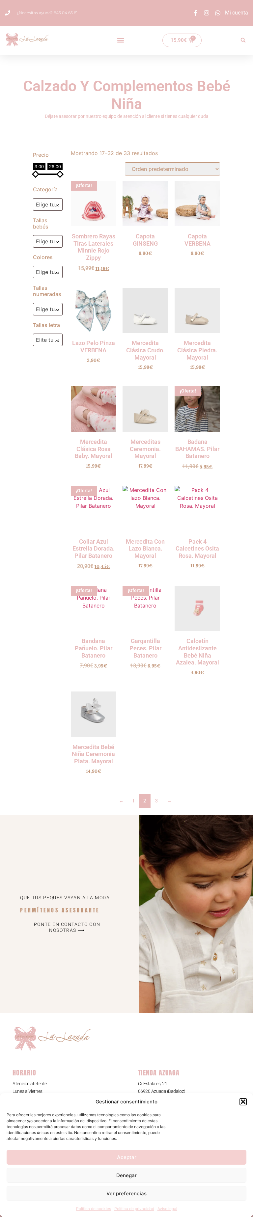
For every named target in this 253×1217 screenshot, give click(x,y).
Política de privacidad (134, 1208)
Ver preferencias (126, 1193)
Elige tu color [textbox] (49, 272)
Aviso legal (167, 1208)
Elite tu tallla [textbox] (49, 340)
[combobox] (48, 204)
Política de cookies (93, 1208)
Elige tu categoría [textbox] (49, 204)
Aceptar (126, 1157)
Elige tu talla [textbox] (49, 241)
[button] (243, 1101)
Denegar (126, 1175)
